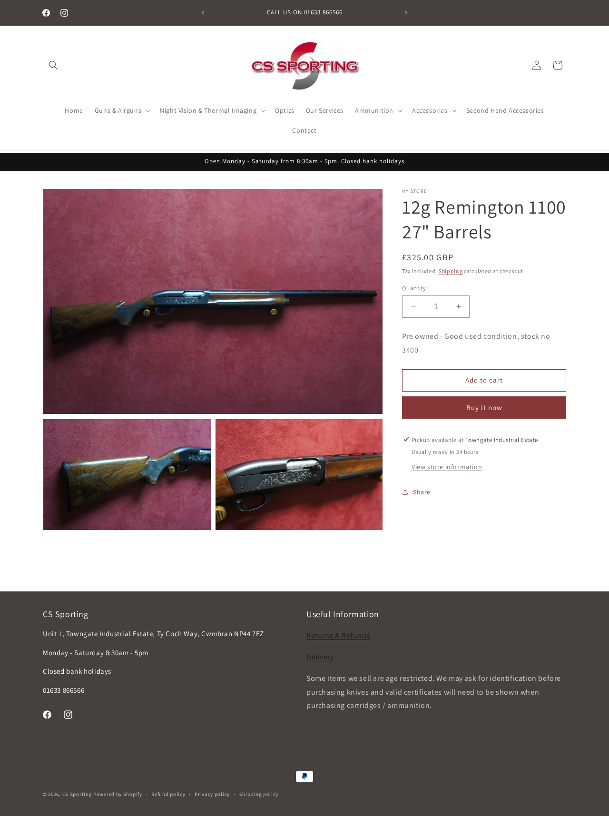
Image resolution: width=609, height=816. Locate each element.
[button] (53, 65)
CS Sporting (77, 794)
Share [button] (422, 491)
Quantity (414, 288)
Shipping (451, 271)
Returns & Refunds (338, 635)
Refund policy (168, 794)
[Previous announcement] (203, 13)
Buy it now (484, 407)
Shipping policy (259, 794)
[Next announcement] (405, 13)
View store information (447, 466)
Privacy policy (212, 794)
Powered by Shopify (117, 794)
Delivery (320, 657)
